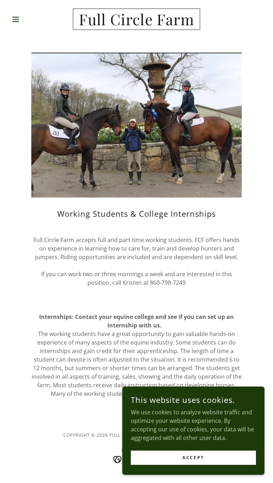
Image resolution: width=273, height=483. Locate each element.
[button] (28, 19)
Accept (193, 458)
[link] (136, 23)
